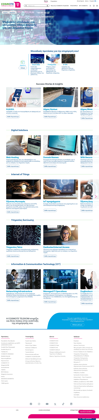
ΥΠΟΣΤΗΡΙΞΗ (74, 5)
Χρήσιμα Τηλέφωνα (31, 347)
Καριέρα (76, 341)
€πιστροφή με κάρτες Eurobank (83, 390)
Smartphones (5, 367)
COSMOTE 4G (54, 347)
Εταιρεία (92, 1)
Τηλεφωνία (4, 351)
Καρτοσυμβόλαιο (6, 358)
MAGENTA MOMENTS (7, 378)
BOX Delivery (5, 372)
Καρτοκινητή (5, 360)
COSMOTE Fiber (54, 345)
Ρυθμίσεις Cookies (79, 372)
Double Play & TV (6, 349)
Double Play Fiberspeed (8, 347)
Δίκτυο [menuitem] (52, 336)
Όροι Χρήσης (78, 343)
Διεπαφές (76, 394)
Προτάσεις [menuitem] (4, 336)
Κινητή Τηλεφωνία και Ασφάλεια (83, 351)
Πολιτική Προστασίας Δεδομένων (83, 384)
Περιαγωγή (28, 343)
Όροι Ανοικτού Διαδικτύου (81, 397)
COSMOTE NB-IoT (55, 350)
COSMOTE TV (5, 363)
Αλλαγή (23, 68)
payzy (3, 376)
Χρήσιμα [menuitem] (77, 336)
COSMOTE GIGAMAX (7, 354)
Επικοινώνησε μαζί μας (32, 354)
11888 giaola (5, 383)
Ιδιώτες (46, 1)
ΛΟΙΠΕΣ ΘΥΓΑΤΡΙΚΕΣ (44, 410)
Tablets (3, 369)
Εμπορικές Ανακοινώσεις (81, 375)
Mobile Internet (5, 356)
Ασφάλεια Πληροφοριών (81, 379)
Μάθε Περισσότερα (13, 116)
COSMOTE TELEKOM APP (32, 356)
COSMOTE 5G (54, 343)
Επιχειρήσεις (54, 1)
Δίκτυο (87, 1)
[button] (90, 6)
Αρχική (5, 12)
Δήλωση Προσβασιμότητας (33, 359)
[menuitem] (31, 403)
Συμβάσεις (77, 392)
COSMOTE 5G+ (54, 341)
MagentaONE (5, 365)
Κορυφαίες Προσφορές (8, 341)
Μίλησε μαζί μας (77, 325)
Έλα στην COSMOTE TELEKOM (60, 5)
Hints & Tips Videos (30, 345)
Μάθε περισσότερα (13, 166)
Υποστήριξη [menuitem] (29, 336)
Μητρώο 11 (77, 362)
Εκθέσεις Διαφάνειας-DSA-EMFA (83, 381)
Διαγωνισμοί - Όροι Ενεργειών (82, 377)
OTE (17, 410)
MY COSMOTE (83, 5)
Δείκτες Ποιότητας (79, 345)
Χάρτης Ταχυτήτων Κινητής (58, 356)
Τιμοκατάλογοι (29, 352)
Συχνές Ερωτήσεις (30, 341)
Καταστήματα (80, 1)
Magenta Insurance (7, 374)
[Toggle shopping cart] (94, 5)
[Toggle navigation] (97, 5)
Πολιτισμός (4, 381)
